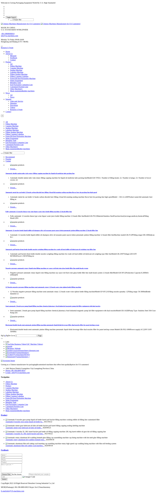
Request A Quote (7, 48)
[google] (9, 346)
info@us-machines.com (9, 36)
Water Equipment (12, 138)
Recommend (10, 157)
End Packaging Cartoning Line (17, 143)
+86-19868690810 (7, 34)
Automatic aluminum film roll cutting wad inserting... (25, 446)
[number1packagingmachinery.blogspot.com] (22, 350)
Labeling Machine (12, 130)
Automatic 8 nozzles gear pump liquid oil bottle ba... (24, 422)
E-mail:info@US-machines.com (12, 491)
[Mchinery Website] (13, 348)
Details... (13, 169)
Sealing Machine (12, 128)
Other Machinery (12, 147)
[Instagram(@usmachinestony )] (17, 357)
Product (4, 415)
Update (8, 161)
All (11, 64)
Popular (8, 159)
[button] (29, 477)
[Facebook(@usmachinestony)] (17, 353)
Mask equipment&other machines (18, 149)
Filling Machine (11, 124)
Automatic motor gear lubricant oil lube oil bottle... (24, 428)
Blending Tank (11, 140)
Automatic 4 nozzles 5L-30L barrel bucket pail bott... (25, 434)
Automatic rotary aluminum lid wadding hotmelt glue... (25, 440)
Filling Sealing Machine (14, 132)
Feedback (5, 450)
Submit (4, 479)
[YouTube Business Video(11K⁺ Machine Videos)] (24, 344)
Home (8, 52)
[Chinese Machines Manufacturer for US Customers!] (78, 24)
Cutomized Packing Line (15, 145)
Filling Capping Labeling (15, 134)
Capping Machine (12, 126)
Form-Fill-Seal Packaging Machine (18, 136)
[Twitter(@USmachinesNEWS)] (18, 355)
